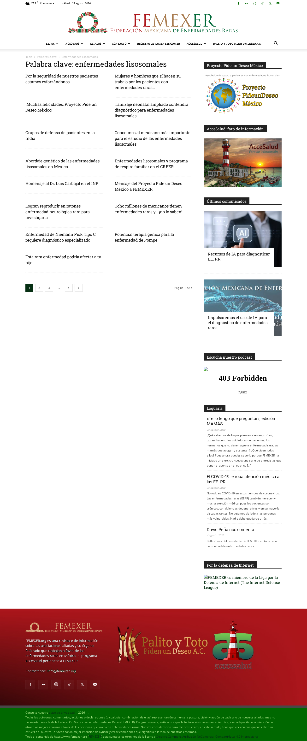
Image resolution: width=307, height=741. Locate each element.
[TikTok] (262, 3)
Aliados (95, 43)
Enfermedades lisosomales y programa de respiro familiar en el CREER (151, 163)
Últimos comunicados (227, 201)
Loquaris (215, 408)
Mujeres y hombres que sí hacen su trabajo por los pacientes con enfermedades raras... (148, 81)
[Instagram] (254, 3)
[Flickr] (246, 3)
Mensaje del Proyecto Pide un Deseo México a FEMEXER (148, 186)
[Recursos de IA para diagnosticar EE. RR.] (243, 239)
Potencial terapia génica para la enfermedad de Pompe (144, 237)
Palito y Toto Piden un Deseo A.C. (237, 43)
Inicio (28, 57)
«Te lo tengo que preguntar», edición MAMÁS (241, 421)
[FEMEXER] (153, 22)
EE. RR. (50, 43)
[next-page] (79, 288)
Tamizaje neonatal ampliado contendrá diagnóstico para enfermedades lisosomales (151, 110)
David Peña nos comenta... (232, 529)
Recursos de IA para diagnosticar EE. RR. (239, 256)
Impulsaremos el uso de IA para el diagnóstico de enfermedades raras (237, 322)
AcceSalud (194, 43)
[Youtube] (278, 3)
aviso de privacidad (62, 713)
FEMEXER (95, 737)
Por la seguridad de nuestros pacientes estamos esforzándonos (61, 78)
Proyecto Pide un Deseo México (235, 65)
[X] (270, 3)
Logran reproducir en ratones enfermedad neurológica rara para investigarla (57, 211)
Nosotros (72, 43)
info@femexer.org (61, 671)
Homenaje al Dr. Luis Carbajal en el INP (61, 183)
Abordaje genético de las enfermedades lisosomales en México (62, 163)
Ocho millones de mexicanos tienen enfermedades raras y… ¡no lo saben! (148, 208)
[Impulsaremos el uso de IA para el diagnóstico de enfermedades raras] (243, 307)
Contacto (119, 43)
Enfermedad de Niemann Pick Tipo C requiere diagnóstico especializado (60, 237)
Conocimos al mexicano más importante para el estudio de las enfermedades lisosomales (152, 138)
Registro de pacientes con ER (158, 43)
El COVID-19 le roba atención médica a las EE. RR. (243, 479)
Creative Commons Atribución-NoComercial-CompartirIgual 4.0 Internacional (207, 737)
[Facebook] (238, 3)
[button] (276, 44)
